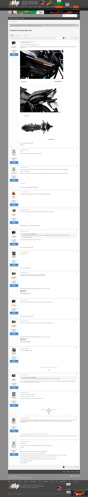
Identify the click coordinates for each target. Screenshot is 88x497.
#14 (77, 418)
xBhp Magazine (33, 481)
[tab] (11, 35)
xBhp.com (10, 494)
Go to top (77, 471)
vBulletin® (15, 476)
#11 (77, 348)
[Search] (78, 15)
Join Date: (13, 50)
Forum (12, 21)
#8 (77, 272)
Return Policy (75, 481)
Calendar (22, 18)
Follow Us (53, 6)
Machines (35, 6)
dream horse (13, 446)
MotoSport (65, 6)
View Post (36, 377)
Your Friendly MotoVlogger (25, 293)
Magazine (40, 6)
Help (64, 471)
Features (13, 6)
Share (15, 179)
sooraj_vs (14, 214)
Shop (44, 6)
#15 (77, 441)
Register (47, 6)
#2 (77, 149)
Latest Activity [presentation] (19, 35)
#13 (77, 392)
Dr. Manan (32, 44)
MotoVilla (71, 6)
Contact (19, 481)
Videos (26, 6)
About (14, 481)
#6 (77, 231)
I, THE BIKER (76, 6)
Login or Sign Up (75, 9)
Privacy (72, 471)
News (10, 6)
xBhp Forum (45, 481)
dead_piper (14, 352)
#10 (77, 321)
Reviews (18, 6)
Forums (22, 6)
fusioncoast (13, 422)
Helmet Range (23, 291)
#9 (77, 300)
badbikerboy (13, 397)
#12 (77, 374)
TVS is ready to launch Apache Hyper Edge (46, 46)
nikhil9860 (14, 256)
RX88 (14, 196)
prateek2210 (13, 277)
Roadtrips (30, 6)
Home (9, 481)
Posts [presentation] (11, 35)
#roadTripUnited (59, 6)
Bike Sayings (49, 411)
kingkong (14, 379)
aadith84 (14, 154)
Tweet (14, 55)
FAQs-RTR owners (23, 290)
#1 (77, 41)
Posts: (13, 52)
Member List (17, 18)
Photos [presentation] (26, 35)
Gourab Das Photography (33, 187)
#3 (77, 167)
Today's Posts (11, 18)
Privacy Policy (63, 481)
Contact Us (68, 471)
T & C (69, 481)
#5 (77, 209)
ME (48, 413)
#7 (77, 252)
